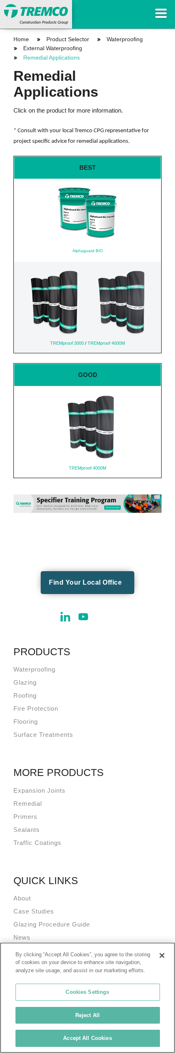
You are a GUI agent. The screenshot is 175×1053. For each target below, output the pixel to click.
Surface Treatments (43, 734)
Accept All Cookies (87, 1038)
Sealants (26, 829)
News (22, 937)
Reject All (87, 1015)
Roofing (25, 695)
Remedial (27, 803)
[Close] (162, 955)
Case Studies (33, 911)
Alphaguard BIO (87, 250)
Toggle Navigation (161, 13)
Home (21, 39)
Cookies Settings (87, 992)
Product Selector (67, 39)
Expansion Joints (39, 790)
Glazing (25, 682)
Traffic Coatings (37, 842)
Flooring (25, 721)
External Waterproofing (52, 48)
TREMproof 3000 (67, 343)
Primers (25, 816)
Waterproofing (125, 39)
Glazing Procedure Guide (51, 924)
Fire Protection (35, 708)
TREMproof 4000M (106, 343)
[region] (87, 997)
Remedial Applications (51, 57)
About (22, 898)
